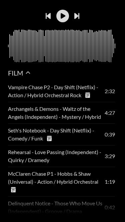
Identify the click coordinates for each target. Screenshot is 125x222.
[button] (62, 16)
